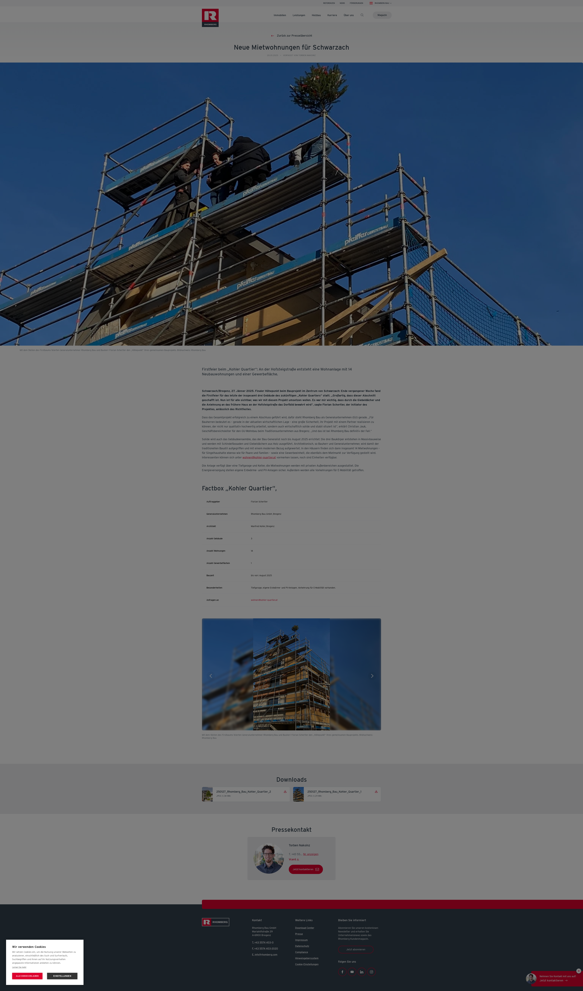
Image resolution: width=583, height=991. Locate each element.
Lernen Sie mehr (19, 967)
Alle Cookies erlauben (27, 976)
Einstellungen (62, 976)
